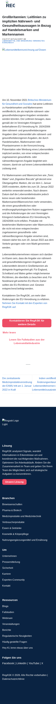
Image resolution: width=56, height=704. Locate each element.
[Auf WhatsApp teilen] (20, 369)
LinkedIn (21, 663)
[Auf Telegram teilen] (35, 369)
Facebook (8, 663)
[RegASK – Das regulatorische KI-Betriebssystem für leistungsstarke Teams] (16, 5)
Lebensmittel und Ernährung (17, 41)
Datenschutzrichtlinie (13, 679)
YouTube (34, 663)
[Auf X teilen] (28, 369)
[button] (48, 5)
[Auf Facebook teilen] (24, 369)
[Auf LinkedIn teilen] (31, 369)
